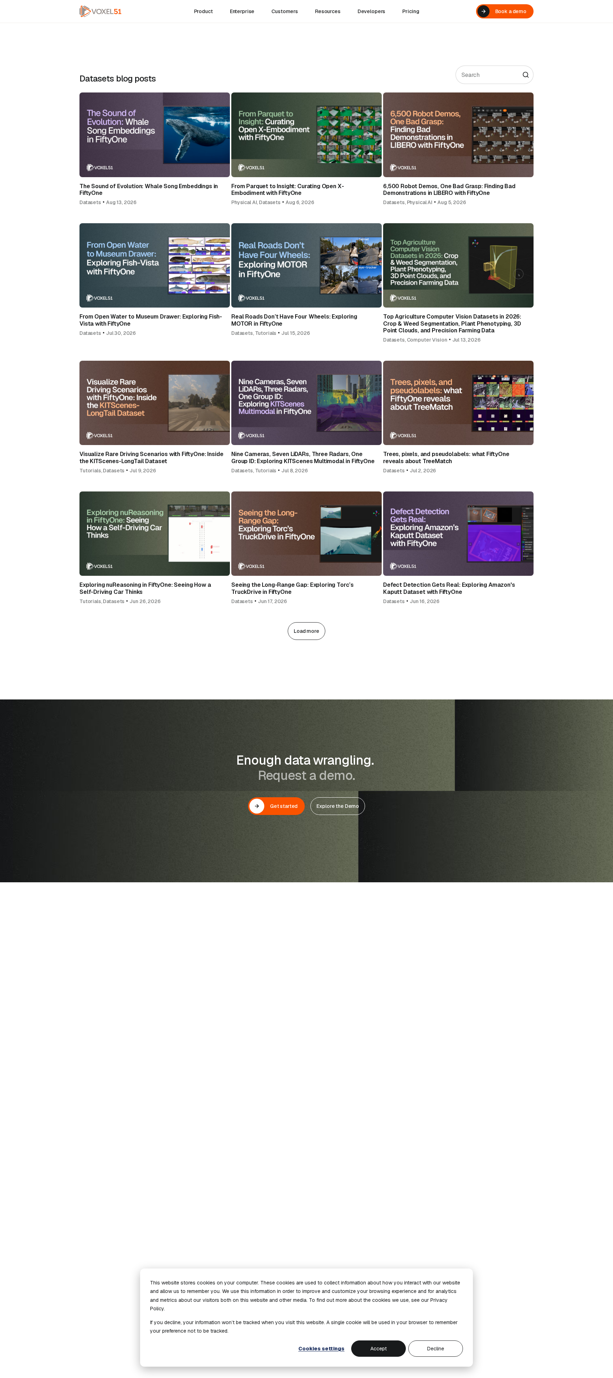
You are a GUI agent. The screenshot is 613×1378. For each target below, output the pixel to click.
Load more (306, 631)
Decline (435, 1348)
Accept (378, 1348)
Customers (284, 11)
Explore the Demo (337, 806)
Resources (328, 11)
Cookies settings (321, 1348)
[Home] (100, 11)
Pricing (410, 11)
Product (203, 11)
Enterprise (242, 11)
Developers (372, 11)
